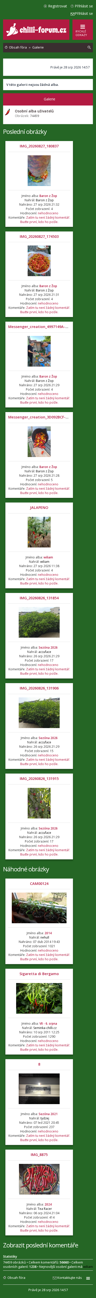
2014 (48, 933)
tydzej (44, 1118)
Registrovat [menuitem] (57, 6)
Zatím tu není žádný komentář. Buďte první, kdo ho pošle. (45, 219)
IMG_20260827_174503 (39, 236)
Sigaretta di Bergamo (39, 973)
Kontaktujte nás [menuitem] (69, 1277)
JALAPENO (39, 507)
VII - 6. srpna (48, 1023)
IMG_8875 (39, 1154)
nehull (44, 937)
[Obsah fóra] (37, 35)
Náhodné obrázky (26, 869)
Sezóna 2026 (48, 647)
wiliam (48, 557)
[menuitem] (89, 47)
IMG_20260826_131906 (39, 688)
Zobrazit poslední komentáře (40, 1245)
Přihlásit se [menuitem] (84, 6)
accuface (44, 652)
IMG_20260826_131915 (39, 778)
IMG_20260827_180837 (39, 146)
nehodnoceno (48, 213)
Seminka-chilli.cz (45, 1028)
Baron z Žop (48, 196)
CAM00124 (39, 883)
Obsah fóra (16, 1277)
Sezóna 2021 (48, 1114)
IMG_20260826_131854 (39, 597)
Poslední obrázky (25, 131)
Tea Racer (45, 1209)
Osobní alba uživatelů (34, 111)
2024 (48, 1204)
